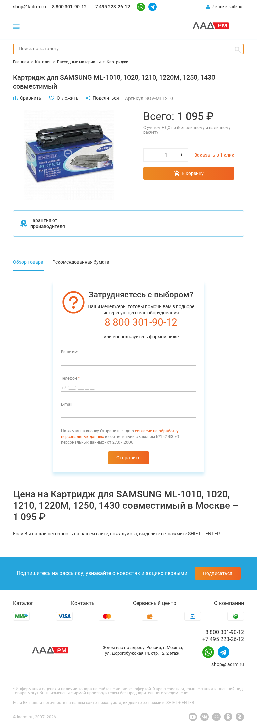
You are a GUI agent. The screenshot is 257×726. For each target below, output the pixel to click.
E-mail (66, 404)
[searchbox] (128, 48)
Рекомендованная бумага (80, 262)
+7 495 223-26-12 (111, 6)
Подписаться (217, 573)
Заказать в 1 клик (214, 155)
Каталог (23, 603)
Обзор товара (28, 262)
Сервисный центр (154, 603)
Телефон (70, 378)
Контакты (83, 603)
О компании (229, 603)
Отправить (128, 457)
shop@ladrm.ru (29, 6)
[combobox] (128, 49)
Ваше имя (70, 352)
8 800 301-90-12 (69, 6)
